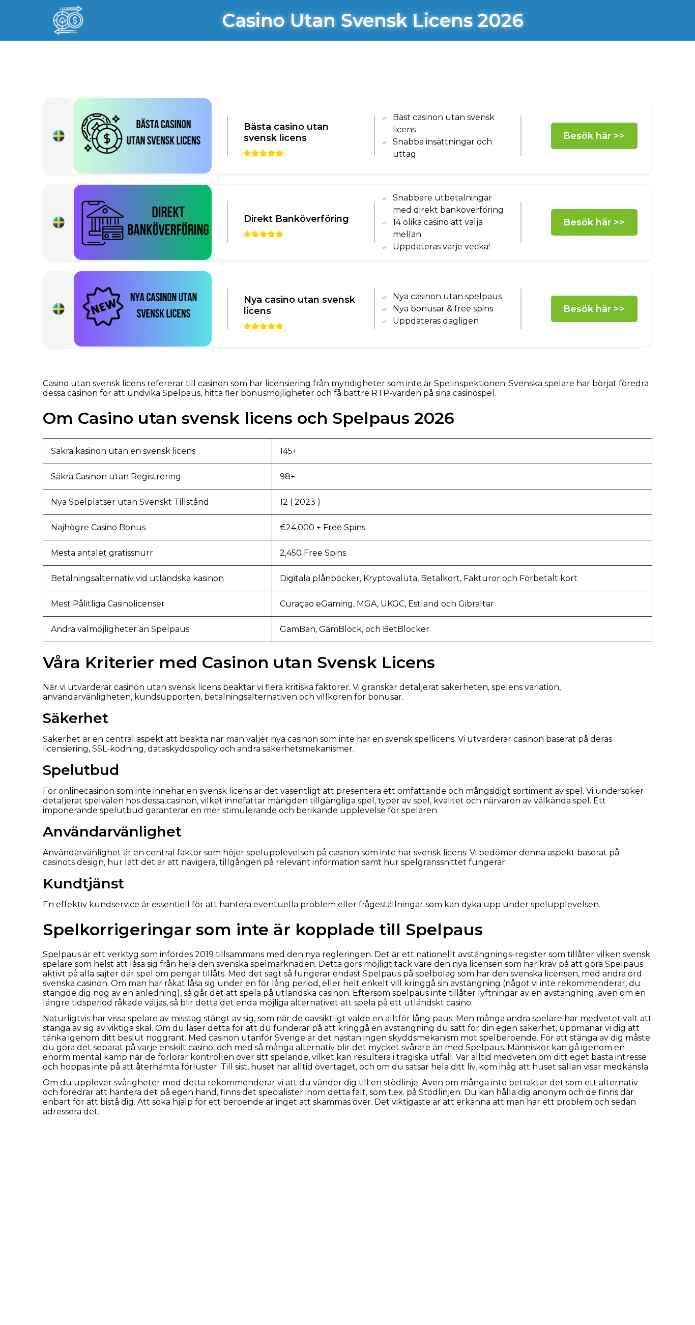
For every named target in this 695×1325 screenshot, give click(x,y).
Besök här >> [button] (594, 135)
